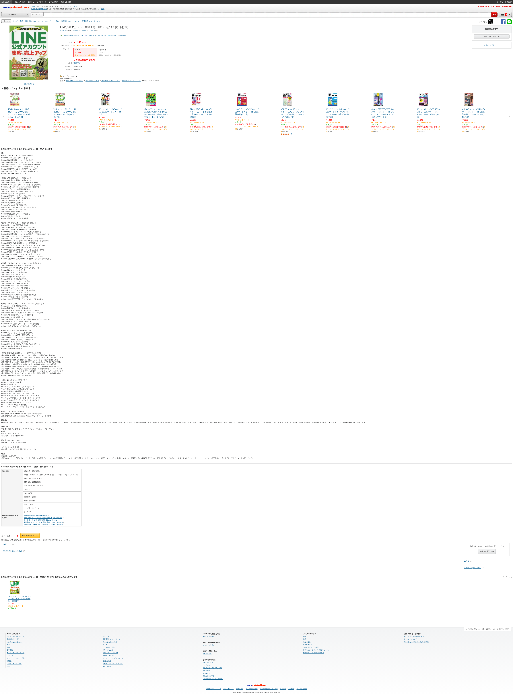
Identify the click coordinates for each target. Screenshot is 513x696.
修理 (304, 636)
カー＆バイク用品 (108, 647)
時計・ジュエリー (108, 650)
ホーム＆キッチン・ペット (15, 653)
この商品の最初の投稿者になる (73, 35)
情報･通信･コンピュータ (74, 81)
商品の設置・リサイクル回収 (212, 668)
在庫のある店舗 (489, 45)
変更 (102, 9)
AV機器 (9, 661)
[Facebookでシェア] (503, 23)
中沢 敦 (75, 30)
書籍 (61, 78)
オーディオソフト (108, 655)
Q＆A (466, 561)
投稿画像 (113, 35)
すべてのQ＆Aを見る (472, 568)
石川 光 (93, 30)
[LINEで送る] (509, 23)
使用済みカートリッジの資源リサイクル (316, 650)
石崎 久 (84, 30)
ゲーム (9, 666)
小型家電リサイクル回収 (311, 647)
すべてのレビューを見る (12, 551)
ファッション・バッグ (110, 642)
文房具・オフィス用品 (14, 663)
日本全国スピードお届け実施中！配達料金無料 (495, 6)
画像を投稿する (29, 84)
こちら (74, 6)
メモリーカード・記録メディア (113, 658)
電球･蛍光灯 (107, 666)
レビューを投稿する (30, 536)
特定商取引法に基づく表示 (269, 689)
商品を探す (206, 673)
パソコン (10, 655)
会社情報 (291, 689)
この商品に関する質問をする (96, 35)
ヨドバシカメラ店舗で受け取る (414, 636)
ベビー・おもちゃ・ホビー (15, 636)
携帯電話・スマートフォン (111, 639)
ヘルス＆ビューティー (14, 642)
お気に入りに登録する (492, 36)
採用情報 (283, 689)
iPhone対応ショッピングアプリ (213, 679)
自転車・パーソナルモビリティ (113, 663)
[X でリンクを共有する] (490, 23)
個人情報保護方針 (252, 689)
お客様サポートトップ (213, 689)
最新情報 (123, 35)
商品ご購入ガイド (208, 676)
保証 (304, 639)
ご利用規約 (239, 689)
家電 (8, 644)
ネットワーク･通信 (92, 81)
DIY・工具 (106, 636)
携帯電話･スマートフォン (110, 81)
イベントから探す (208, 645)
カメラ (105, 644)
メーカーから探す (208, 636)
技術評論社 (77, 63)
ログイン (34, 6)
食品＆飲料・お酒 (13, 639)
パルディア (63, 30)
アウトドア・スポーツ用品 (15, 658)
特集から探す (207, 653)
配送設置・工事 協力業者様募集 (313, 653)
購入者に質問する (487, 551)
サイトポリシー (228, 689)
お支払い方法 (207, 665)
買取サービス (307, 644)
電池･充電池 (107, 661)
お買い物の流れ (208, 662)
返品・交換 (306, 642)
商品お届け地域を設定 (39, 9)
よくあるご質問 (302, 689)
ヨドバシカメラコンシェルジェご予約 (416, 642)
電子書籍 (10, 650)
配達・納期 (206, 670)
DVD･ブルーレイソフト (110, 653)
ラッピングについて (410, 639)
